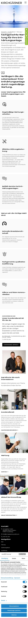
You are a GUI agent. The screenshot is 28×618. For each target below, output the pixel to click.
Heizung (3, 544)
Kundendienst (11, 32)
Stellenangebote (5, 547)
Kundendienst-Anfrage (11, 344)
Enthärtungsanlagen (6, 33)
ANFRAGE (26, 41)
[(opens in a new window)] (26, 29)
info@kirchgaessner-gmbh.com (11, 534)
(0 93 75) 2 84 (7, 339)
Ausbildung (4, 550)
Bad (2, 541)
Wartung (19, 32)
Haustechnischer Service (9, 430)
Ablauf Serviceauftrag (11, 497)
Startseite (3, 32)
